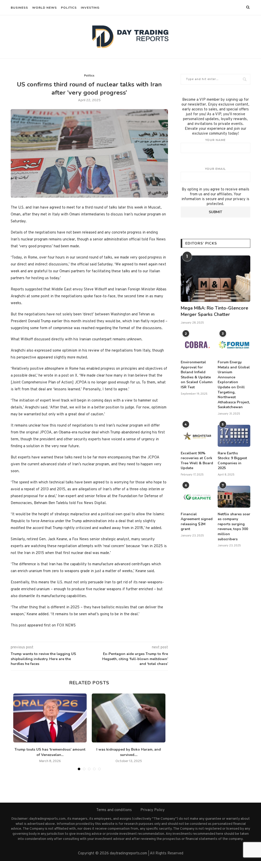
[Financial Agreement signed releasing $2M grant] (197, 497)
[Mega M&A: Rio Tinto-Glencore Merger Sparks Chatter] (215, 278)
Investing (90, 8)
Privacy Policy (152, 810)
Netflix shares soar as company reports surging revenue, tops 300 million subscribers (234, 527)
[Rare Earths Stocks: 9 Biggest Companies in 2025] (234, 436)
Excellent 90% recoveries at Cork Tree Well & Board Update (197, 461)
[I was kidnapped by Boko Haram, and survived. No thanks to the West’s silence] (128, 717)
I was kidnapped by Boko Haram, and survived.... (128, 752)
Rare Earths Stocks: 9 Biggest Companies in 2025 (232, 461)
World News (44, 8)
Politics (69, 8)
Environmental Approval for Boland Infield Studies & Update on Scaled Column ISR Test (197, 375)
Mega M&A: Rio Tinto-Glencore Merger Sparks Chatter (214, 311)
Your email (215, 169)
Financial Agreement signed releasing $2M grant (197, 522)
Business (19, 8)
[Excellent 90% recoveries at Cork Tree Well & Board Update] (197, 436)
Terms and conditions (114, 810)
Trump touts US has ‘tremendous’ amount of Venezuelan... (50, 752)
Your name (215, 140)
